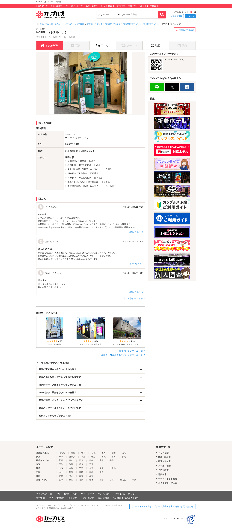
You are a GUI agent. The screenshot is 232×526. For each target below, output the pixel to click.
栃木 (114, 456)
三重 (91, 464)
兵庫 (71, 468)
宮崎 (112, 480)
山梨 (101, 460)
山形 (114, 452)
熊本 (91, 480)
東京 (61, 456)
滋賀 (91, 468)
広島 (71, 472)
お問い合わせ (70, 494)
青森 (73, 452)
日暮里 (92, 161)
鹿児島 (123, 480)
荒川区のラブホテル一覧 (131, 351)
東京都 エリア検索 (94, 24)
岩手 (83, 452)
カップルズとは (44, 494)
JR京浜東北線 (84, 165)
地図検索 (132, 6)
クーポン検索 (106, 6)
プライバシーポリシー (126, 494)
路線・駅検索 (56, 6)
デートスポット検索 (74, 6)
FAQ (58, 494)
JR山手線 (82, 173)
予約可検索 (120, 6)
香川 (71, 476)
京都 (81, 468)
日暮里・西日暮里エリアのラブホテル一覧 (122, 355)
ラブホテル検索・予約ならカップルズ (55, 24)
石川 (81, 460)
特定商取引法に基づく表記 (126, 498)
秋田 (103, 452)
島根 (91, 472)
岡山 (61, 472)
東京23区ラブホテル (132, 24)
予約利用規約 (87, 498)
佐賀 (101, 480)
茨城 (103, 456)
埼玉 (83, 456)
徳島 (61, 476)
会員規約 (72, 498)
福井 (91, 460)
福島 (124, 452)
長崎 (81, 480)
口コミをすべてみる (133, 298)
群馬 (124, 456)
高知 (91, 476)
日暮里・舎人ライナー (92, 169)
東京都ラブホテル (112, 24)
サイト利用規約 (56, 498)
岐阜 (81, 464)
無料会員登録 (176, 16)
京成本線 (82, 161)
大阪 (61, 468)
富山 (71, 460)
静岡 (71, 464)
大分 (71, 480)
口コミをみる (135, 232)
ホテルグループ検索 (147, 6)
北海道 (62, 452)
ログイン (190, 16)
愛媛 (81, 476)
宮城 (93, 452)
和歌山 (113, 468)
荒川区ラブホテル (151, 24)
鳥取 (81, 472)
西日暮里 (94, 173)
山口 (101, 472)
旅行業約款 (103, 498)
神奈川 (72, 456)
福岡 (61, 480)
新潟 (61, 460)
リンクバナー (104, 494)
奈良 (101, 468)
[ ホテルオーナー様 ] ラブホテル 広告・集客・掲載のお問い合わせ (162, 506)
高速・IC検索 (91, 6)
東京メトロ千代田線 (89, 182)
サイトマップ (87, 494)
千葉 (93, 456)
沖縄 (134, 480)
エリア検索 (43, 6)
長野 (112, 460)
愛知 (61, 464)
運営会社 (40, 498)
